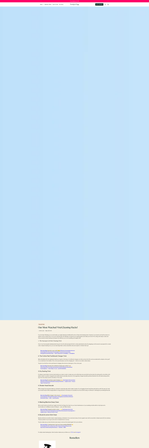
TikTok (72, 432)
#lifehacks (62, 350)
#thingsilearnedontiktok (45, 353)
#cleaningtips (56, 352)
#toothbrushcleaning (53, 367)
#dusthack (42, 381)
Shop (41, 4)
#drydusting (48, 381)
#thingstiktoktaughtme (53, 396)
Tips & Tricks (55, 4)
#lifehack (65, 367)
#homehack (50, 352)
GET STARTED (99, 4)
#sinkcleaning (49, 427)
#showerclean (68, 426)
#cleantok (61, 352)
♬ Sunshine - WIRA (62, 427)
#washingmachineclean (67, 409)
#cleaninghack (43, 368)
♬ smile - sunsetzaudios (53, 398)
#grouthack (43, 427)
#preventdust (72, 380)
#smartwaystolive (44, 367)
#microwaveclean (51, 426)
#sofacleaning (67, 352)
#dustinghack (66, 380)
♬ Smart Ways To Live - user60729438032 (56, 368)
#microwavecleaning (60, 426)
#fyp (52, 353)
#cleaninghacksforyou (70, 350)
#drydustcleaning (55, 381)
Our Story (61, 4)
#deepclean (43, 410)
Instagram (78, 432)
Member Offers (48, 4)
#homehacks (64, 410)
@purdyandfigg (43, 350)
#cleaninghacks (43, 352)
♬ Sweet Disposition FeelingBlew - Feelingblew (63, 353)
